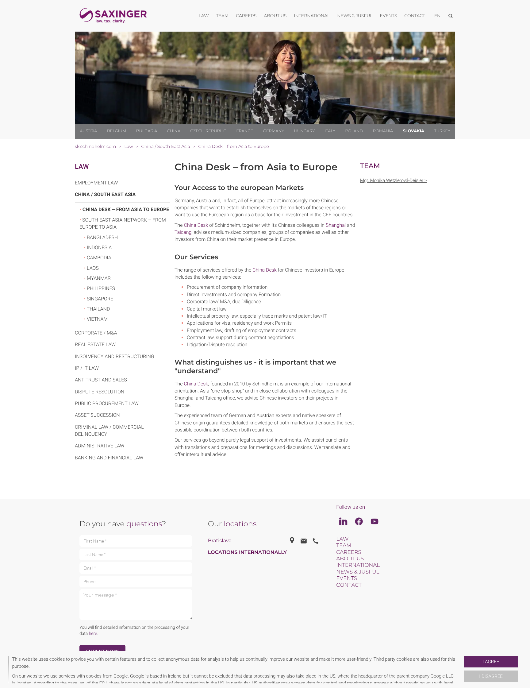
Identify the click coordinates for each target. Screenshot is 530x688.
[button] (462, 669)
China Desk (196, 225)
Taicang (183, 232)
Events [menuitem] (388, 15)
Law (82, 167)
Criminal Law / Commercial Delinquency (109, 430)
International (358, 565)
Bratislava (220, 541)
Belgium (116, 131)
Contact (348, 585)
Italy (330, 131)
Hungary (304, 131)
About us (350, 559)
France (244, 131)
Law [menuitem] (204, 15)
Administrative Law (99, 446)
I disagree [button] (490, 676)
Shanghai (336, 225)
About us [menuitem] (275, 15)
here (93, 633)
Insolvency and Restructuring (114, 356)
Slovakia (413, 131)
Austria (88, 131)
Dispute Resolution (99, 392)
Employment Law (96, 183)
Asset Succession (97, 415)
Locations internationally (247, 552)
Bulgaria (146, 131)
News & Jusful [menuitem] (354, 15)
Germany (273, 131)
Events (346, 578)
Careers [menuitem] (246, 15)
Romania (383, 131)
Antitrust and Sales (101, 380)
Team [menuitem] (222, 15)
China (173, 131)
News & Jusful (357, 572)
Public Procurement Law (107, 403)
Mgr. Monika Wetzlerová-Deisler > (393, 180)
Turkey (442, 131)
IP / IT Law (87, 368)
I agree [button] (491, 661)
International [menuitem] (312, 15)
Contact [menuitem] (414, 15)
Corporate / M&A (96, 333)
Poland (354, 131)
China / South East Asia (105, 194)
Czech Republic (208, 131)
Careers (348, 552)
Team (343, 546)
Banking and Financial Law (109, 458)
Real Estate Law (95, 344)
